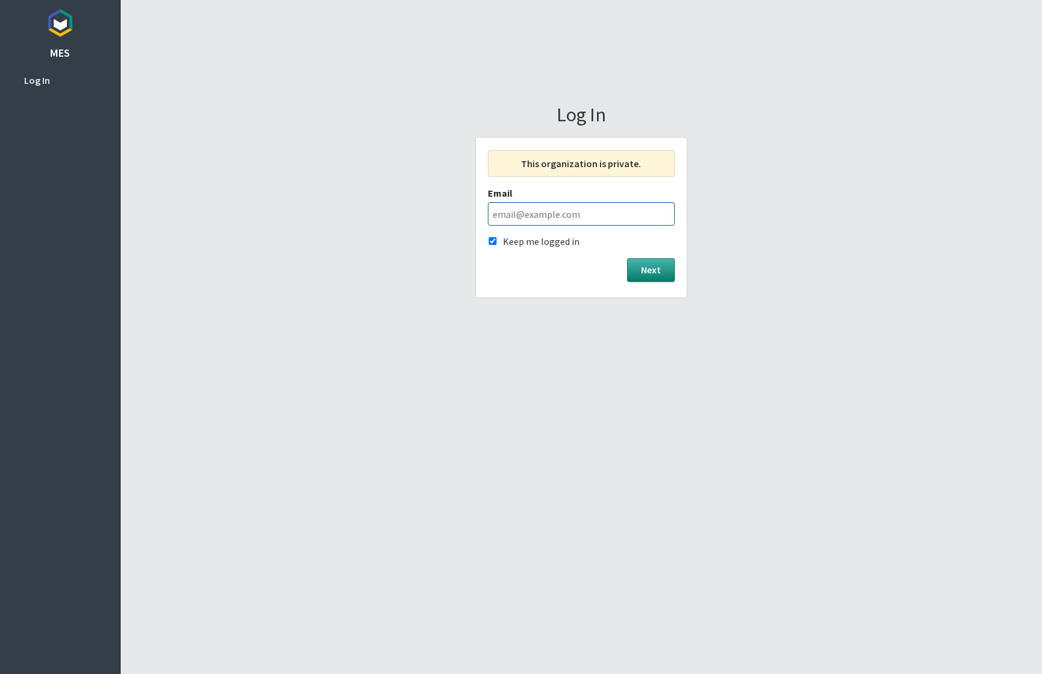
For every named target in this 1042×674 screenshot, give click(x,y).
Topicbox (60, 21)
